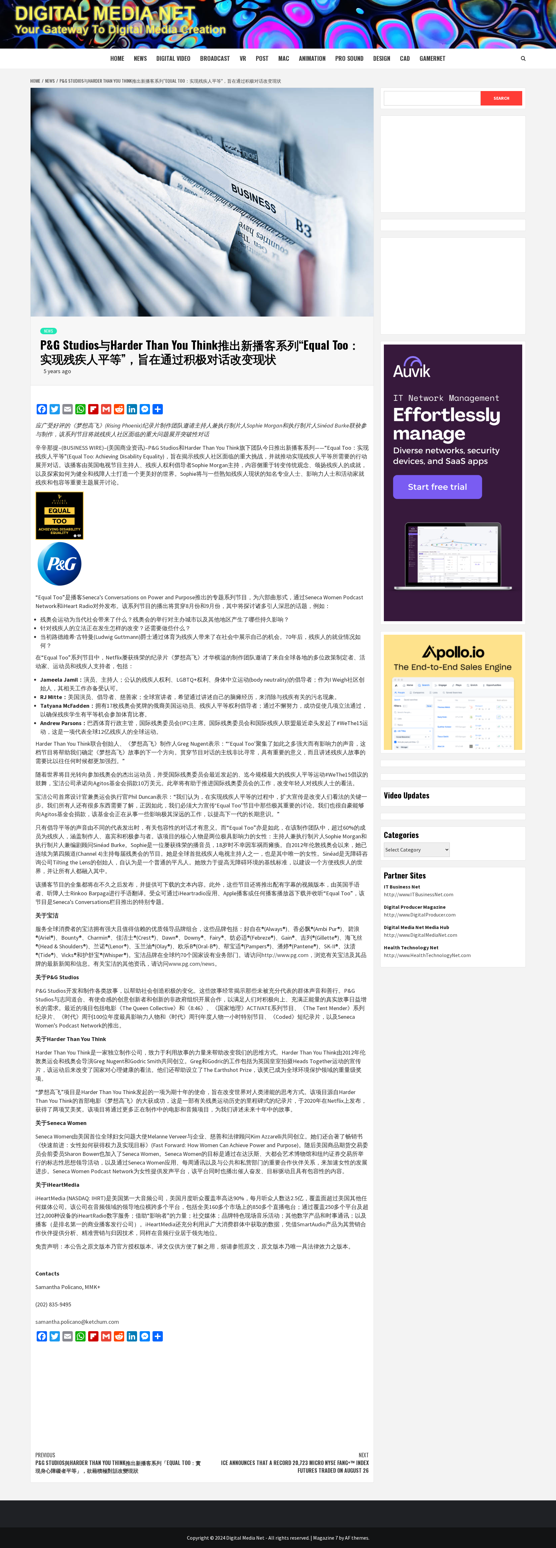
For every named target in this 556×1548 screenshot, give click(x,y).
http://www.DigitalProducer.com (420, 914)
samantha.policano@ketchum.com (77, 1321)
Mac (283, 58)
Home (117, 58)
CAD (405, 58)
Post (262, 58)
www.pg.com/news (192, 963)
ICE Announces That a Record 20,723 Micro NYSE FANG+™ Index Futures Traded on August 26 (295, 1462)
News (140, 58)
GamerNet (433, 58)
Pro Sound (349, 58)
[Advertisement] (202, 1393)
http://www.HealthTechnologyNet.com (427, 955)
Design (381, 58)
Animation (312, 58)
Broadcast (215, 58)
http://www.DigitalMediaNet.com (420, 935)
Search (501, 98)
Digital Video (173, 58)
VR (243, 58)
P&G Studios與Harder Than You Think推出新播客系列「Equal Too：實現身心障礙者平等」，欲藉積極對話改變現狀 (118, 1462)
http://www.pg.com (285, 955)
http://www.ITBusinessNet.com (418, 894)
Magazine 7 (325, 1537)
